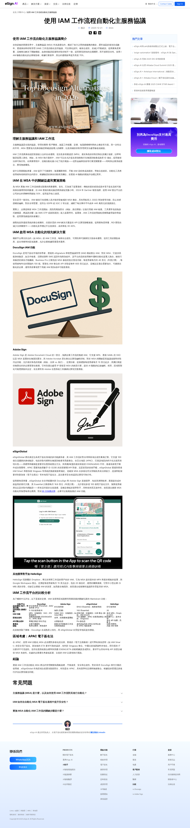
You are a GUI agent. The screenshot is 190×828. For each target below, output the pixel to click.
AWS (29, 811)
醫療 (134, 779)
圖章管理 (103, 770)
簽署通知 (103, 794)
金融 (134, 755)
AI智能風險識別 (69, 770)
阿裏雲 (24, 811)
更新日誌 (171, 760)
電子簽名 (103, 765)
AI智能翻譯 (67, 779)
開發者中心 (172, 779)
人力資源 (136, 774)
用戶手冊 (171, 765)
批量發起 (103, 774)
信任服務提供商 (174, 774)
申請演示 (23, 767)
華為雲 (35, 811)
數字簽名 (103, 755)
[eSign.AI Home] (11, 3)
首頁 (14, 12)
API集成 (103, 789)
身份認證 (103, 799)
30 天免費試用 (48, 491)
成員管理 (103, 784)
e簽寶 (17, 811)
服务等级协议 (31, 814)
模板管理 (103, 760)
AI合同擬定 (67, 784)
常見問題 (171, 770)
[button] (151, 4)
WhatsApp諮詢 (23, 759)
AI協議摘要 (67, 774)
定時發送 (103, 779)
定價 (76, 4)
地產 (134, 765)
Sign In (180, 4)
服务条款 (21, 814)
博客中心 (21, 12)
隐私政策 (13, 814)
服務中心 (171, 755)
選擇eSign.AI (68, 760)
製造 (134, 760)
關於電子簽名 (68, 755)
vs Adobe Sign (138, 794)
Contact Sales (166, 4)
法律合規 (66, 4)
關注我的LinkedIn (97, 732)
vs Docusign (137, 789)
